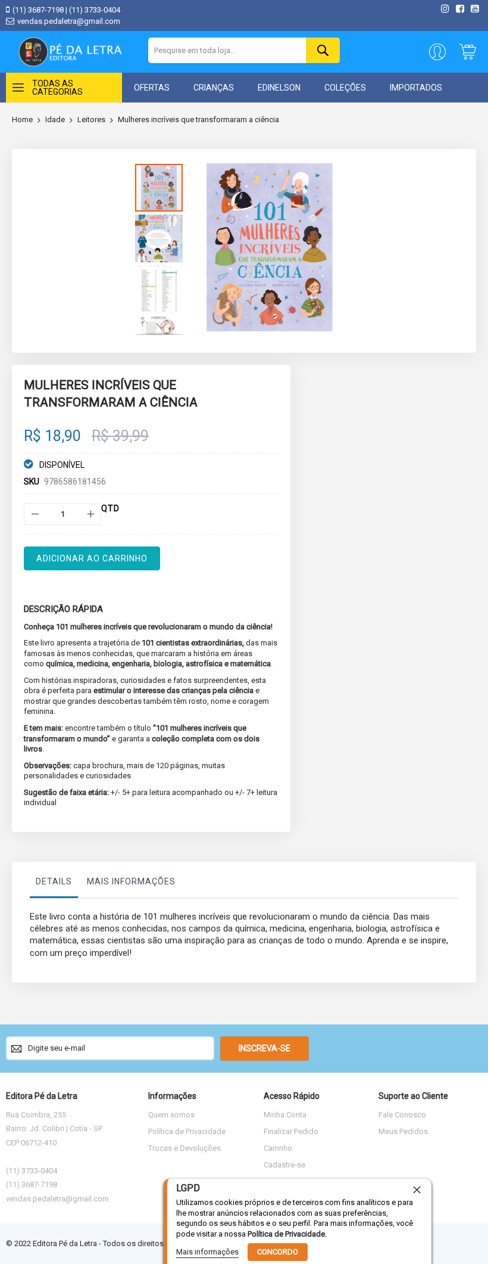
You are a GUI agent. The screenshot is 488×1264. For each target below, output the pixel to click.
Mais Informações (131, 881)
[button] (160, 237)
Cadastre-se (284, 1164)
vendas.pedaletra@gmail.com (68, 21)
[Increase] (90, 514)
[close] (417, 1189)
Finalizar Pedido (291, 1131)
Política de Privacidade (187, 1131)
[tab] (54, 884)
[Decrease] (34, 514)
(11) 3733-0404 (94, 9)
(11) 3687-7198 (38, 9)
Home (22, 119)
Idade (55, 119)
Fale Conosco (402, 1114)
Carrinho (278, 1148)
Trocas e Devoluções (184, 1148)
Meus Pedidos (403, 1131)
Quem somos (171, 1114)
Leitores (91, 119)
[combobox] (244, 50)
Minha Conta (285, 1114)
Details (54, 881)
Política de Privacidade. (287, 1233)
